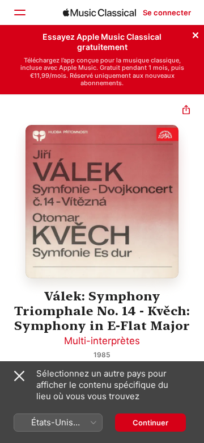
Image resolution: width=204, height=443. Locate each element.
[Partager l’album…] (186, 111)
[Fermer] (195, 33)
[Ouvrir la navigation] (19, 12)
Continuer (150, 422)
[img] (99, 12)
